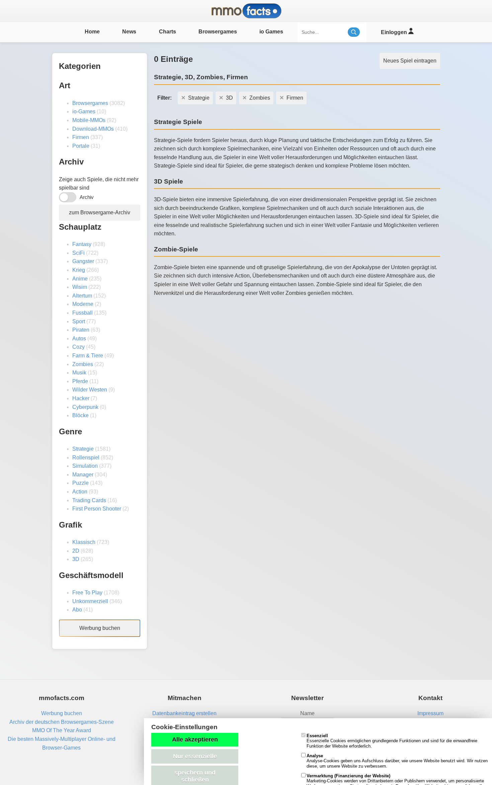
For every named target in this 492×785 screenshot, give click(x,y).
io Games (271, 31)
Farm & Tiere (87, 355)
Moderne (82, 304)
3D (75, 559)
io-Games (83, 111)
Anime (80, 279)
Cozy (78, 347)
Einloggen (394, 32)
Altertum (82, 296)
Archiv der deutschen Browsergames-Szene (61, 722)
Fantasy (81, 244)
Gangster (83, 261)
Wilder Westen (89, 389)
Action (79, 491)
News (129, 31)
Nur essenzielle (195, 756)
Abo (77, 609)
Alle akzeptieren (195, 739)
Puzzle (80, 483)
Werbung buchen (99, 628)
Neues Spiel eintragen (409, 61)
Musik (79, 372)
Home (92, 31)
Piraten (80, 330)
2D (75, 551)
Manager (82, 474)
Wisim (79, 287)
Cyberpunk (85, 407)
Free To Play (87, 592)
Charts (167, 31)
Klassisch (83, 542)
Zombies (82, 364)
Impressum (430, 713)
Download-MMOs (93, 129)
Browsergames (217, 31)
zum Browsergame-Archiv (99, 212)
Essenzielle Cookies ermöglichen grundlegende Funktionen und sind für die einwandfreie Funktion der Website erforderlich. (392, 741)
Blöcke (80, 415)
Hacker (80, 398)
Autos (79, 338)
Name (307, 713)
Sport (78, 321)
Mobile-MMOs (88, 120)
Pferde (80, 381)
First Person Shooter (96, 509)
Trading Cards (89, 500)
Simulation (85, 466)
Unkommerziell (90, 601)
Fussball (82, 313)
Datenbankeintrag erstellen (184, 713)
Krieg (78, 270)
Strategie (83, 449)
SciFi (78, 253)
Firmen (80, 137)
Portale (80, 146)
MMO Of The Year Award (61, 730)
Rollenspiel (85, 457)
